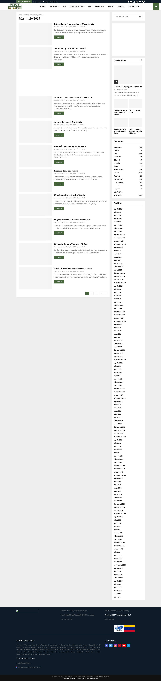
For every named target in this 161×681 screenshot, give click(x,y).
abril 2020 (117, 453)
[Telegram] (128, 645)
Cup (89, 6)
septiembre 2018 (120, 514)
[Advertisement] (63, 83)
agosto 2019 (118, 478)
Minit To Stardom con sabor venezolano (73, 268)
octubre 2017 (118, 549)
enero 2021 (118, 424)
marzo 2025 (118, 263)
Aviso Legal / (81, 679)
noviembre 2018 (119, 507)
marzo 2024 (118, 302)
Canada (116, 150)
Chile (116, 153)
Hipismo (111, 6)
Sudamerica (118, 179)
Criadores (117, 157)
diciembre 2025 (119, 235)
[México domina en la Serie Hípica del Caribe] (121, 122)
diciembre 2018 (119, 504)
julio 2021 (117, 405)
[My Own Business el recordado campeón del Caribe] (135, 122)
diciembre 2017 (119, 542)
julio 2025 (117, 251)
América (121, 6)
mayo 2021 (118, 411)
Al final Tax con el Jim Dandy (68, 122)
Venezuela (99, 6)
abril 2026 (117, 222)
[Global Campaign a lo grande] (128, 74)
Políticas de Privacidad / (70, 679)
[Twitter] (110, 645)
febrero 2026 (118, 228)
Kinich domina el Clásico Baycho (69, 195)
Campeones (118, 147)
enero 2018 (118, 539)
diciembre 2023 (119, 311)
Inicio (44, 6)
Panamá (117, 176)
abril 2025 (117, 260)
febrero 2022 (118, 382)
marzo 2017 (118, 558)
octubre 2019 (118, 472)
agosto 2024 (118, 286)
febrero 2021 (118, 421)
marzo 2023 (118, 340)
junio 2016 (117, 571)
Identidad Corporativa (91, 679)
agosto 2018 (118, 517)
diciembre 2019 (119, 465)
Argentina (119, 182)
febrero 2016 (118, 578)
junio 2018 (117, 523)
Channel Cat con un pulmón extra (70, 146)
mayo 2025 (118, 257)
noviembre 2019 (119, 469)
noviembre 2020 (119, 430)
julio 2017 (117, 552)
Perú (117, 185)
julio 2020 (117, 443)
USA (64, 6)
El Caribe (117, 163)
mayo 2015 (118, 590)
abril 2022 (117, 376)
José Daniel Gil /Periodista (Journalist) (118, 615)
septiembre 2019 (120, 475)
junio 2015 (117, 587)
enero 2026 (118, 231)
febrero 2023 (118, 344)
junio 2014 (117, 597)
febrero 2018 (118, 536)
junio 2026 (117, 215)
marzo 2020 (118, 456)
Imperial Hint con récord (66, 171)
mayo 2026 (118, 219)
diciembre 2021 (119, 389)
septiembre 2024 (120, 283)
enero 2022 (118, 385)
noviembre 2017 (119, 546)
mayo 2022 (118, 372)
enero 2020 (118, 462)
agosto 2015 (118, 581)
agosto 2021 (118, 401)
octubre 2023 (118, 318)
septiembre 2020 (120, 437)
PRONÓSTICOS (133, 6)
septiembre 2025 (120, 244)
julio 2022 (117, 366)
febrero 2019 (118, 497)
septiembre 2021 (120, 398)
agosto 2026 (118, 209)
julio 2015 (117, 584)
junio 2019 (117, 485)
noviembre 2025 (119, 238)
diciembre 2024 (119, 273)
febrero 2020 (118, 459)
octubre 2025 (118, 241)
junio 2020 (117, 446)
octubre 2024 (118, 279)
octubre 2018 (118, 510)
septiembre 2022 (120, 360)
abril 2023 (117, 337)
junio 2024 (117, 292)
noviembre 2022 (119, 353)
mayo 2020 (118, 449)
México (116, 173)
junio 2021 (117, 408)
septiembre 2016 (120, 565)
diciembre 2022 (119, 350)
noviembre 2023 (119, 315)
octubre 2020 (118, 433)
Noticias (53, 6)
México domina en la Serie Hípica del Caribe (120, 131)
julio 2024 (117, 289)
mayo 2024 (118, 295)
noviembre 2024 (119, 276)
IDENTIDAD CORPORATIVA (25, 658)
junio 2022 (117, 369)
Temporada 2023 (76, 6)
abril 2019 (117, 491)
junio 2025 (117, 254)
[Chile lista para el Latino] (135, 103)
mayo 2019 (118, 488)
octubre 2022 (118, 356)
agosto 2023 (118, 324)
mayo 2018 (118, 526)
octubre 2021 (118, 395)
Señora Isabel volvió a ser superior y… (48, 1)
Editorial (117, 160)
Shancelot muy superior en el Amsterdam (73, 97)
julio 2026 (117, 212)
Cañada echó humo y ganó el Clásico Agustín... (120, 112)
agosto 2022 (118, 363)
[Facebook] (106, 645)
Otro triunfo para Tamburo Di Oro (70, 244)
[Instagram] (115, 645)
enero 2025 (118, 270)
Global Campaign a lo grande (128, 86)
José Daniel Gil (60, 27)
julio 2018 (117, 520)
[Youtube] (124, 645)
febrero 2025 (118, 267)
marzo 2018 (118, 533)
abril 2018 (117, 530)
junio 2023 (117, 331)
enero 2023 (118, 347)
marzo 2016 (118, 575)
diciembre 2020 (119, 427)
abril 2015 (117, 594)
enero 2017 (118, 562)
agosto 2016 (118, 568)
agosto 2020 (118, 440)
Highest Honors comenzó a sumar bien (72, 219)
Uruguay (117, 189)
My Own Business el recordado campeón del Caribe (135, 131)
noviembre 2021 (119, 392)
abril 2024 (117, 299)
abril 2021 (117, 414)
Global (116, 166)
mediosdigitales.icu (103, 677)
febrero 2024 (118, 305)
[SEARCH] (140, 16)
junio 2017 (117, 555)
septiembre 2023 (120, 321)
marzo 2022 (118, 379)
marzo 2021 (118, 417)
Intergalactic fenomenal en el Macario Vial (74, 24)
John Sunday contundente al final (70, 48)
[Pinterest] (119, 645)
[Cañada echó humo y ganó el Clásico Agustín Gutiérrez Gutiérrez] (121, 103)
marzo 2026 (118, 225)
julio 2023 (117, 328)
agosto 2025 (118, 247)
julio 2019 (117, 481)
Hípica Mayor (118, 169)
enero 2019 (118, 501)
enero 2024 (118, 308)
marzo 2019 (118, 494)
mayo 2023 (118, 334)
